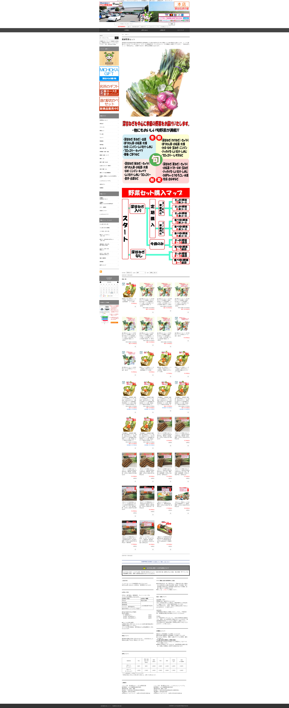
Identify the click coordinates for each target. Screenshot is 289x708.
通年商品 (101, 144)
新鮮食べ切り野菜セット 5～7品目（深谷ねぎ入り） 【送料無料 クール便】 (129, 300)
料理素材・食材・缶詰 (104, 151)
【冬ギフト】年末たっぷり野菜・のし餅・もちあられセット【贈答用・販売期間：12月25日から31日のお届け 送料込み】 (147, 539)
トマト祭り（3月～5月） (105, 231)
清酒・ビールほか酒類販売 (105, 172)
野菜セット (102, 130)
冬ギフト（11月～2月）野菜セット (104, 249)
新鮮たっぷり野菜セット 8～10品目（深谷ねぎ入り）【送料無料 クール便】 (147, 369)
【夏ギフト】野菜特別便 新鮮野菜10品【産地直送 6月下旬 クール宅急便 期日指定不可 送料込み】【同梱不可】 (164, 539)
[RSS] (101, 272)
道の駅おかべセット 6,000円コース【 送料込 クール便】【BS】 (129, 369)
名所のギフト (143, 26)
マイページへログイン (132, 0)
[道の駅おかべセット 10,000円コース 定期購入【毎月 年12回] (182, 289)
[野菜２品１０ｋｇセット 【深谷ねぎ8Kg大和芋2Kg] (182, 424)
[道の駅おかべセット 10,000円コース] (182, 324)
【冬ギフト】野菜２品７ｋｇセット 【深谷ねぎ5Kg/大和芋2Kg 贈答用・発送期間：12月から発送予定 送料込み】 (129, 471)
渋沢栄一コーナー (103, 210)
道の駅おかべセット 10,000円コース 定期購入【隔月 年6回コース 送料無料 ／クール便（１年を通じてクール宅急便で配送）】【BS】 (164, 301)
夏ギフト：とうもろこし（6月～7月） (105, 235)
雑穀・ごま (102, 158)
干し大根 (101, 134)
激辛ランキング (103, 265)
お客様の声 (160, 0)
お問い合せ (152, 0)
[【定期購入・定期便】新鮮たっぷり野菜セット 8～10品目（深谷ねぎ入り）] (129, 388)
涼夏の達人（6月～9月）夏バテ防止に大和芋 (105, 245)
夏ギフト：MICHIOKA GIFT (133, 26)
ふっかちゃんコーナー (104, 214)
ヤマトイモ (102, 127)
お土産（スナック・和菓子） (105, 165)
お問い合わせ (144, 30)
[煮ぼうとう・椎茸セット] (164, 493)
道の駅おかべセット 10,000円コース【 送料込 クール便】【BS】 (182, 334)
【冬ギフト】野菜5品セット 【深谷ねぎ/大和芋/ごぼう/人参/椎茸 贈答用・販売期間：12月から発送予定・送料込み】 (147, 504)
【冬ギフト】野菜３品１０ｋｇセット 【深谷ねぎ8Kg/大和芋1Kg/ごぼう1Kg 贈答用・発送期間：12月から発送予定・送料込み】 (182, 471)
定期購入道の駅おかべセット (104, 198)
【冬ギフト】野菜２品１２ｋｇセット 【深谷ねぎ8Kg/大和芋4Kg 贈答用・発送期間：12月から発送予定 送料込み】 (147, 471)
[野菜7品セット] (129, 528)
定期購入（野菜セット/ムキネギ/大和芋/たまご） (108, 177)
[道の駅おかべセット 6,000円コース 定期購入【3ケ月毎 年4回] (129, 324)
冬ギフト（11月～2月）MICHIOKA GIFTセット (104, 254)
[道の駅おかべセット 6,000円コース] (129, 358)
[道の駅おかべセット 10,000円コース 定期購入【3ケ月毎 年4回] (147, 289)
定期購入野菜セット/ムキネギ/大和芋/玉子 (106, 203)
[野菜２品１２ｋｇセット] (147, 460)
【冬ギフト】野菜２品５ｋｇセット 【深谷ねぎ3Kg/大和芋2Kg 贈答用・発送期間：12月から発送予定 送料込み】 (164, 435)
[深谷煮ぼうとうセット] (129, 493)
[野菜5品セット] (147, 493)
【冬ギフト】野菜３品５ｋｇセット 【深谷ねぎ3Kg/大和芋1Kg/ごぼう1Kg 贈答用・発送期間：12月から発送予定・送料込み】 (164, 471)
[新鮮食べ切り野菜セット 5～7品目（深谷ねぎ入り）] (129, 289)
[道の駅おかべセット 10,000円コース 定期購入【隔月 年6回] (164, 289)
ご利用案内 (144, 0)
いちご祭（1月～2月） (104, 224)
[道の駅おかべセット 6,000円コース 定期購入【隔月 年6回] (147, 324)
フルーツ (101, 137)
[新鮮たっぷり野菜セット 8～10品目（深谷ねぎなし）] (182, 358)
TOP (108, 30)
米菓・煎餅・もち (103, 169)
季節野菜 (101, 141)
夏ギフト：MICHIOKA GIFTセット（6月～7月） (107, 240)
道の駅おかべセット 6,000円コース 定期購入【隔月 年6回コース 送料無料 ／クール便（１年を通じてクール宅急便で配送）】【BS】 (147, 335)
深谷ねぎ (101, 123)
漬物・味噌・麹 (103, 148)
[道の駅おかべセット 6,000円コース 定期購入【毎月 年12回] (164, 324)
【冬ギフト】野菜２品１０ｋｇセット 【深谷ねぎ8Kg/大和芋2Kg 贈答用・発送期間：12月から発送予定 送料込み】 (182, 435)
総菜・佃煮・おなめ (104, 162)
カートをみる (120, 0)
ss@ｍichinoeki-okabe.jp (143, 693)
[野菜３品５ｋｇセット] (164, 460)
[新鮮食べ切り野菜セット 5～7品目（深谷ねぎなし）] (164, 358)
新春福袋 (101, 261)
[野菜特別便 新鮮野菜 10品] (164, 528)
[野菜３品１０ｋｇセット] (182, 460)
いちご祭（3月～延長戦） (105, 227)
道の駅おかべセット (165, 26)
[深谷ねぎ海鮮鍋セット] (182, 493)
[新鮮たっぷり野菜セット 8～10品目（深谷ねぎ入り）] (147, 358)
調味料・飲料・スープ (104, 155)
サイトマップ (168, 0)
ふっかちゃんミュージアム (153, 26)
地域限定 (101, 187)
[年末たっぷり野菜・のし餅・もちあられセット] (147, 528)
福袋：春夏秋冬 (103, 258)
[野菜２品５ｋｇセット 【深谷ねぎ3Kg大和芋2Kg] (164, 424)
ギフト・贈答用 (103, 207)
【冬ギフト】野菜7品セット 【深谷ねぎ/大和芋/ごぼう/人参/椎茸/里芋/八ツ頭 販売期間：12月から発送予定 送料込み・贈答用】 (129, 539)
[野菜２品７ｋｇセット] (129, 460)
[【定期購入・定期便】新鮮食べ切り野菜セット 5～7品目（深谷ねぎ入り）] (182, 388)
